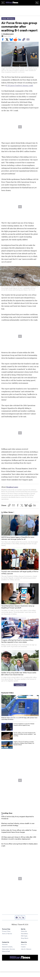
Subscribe (24, 931)
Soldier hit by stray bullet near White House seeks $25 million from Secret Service (18, 673)
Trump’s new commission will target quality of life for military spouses (19, 572)
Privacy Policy (6, 931)
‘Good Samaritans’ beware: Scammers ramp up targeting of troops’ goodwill (17, 607)
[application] (20, 705)
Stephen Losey (8, 34)
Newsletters (24, 933)
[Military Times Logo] (12, 3)
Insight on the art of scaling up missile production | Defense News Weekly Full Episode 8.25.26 (23, 743)
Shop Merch (24, 938)
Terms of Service (7, 933)
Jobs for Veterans (26, 949)
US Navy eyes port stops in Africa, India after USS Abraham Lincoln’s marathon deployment (18, 838)
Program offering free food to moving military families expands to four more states (17, 641)
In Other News (7, 512)
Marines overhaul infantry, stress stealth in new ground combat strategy (17, 824)
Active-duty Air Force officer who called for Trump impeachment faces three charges (19, 831)
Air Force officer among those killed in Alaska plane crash (19, 845)
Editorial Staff (6, 951)
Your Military (8, 18)
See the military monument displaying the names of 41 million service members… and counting (24, 734)
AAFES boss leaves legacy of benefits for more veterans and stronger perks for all (17, 538)
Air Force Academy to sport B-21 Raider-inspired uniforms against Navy (24, 724)
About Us (24, 944)
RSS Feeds (24, 936)
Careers (23, 947)
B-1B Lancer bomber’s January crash (19, 85)
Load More (20, 685)
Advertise (5, 944)
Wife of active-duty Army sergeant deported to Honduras (17, 817)
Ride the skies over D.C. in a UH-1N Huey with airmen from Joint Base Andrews (19, 718)
